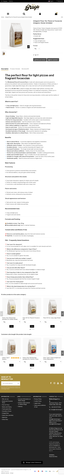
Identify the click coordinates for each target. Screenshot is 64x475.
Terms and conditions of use (40, 406)
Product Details (15, 69)
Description (4, 69)
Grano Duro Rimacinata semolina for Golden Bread (9, 318)
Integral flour (5, 413)
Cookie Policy (37, 401)
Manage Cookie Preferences (33, 462)
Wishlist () (60, 1)
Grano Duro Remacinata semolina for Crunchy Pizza (30, 358)
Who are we (5, 399)
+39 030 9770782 (56, 407)
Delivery (11, 1)
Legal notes (37, 403)
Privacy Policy (38, 399)
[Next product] (62, 17)
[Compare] (11, 315)
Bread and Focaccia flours (7, 401)
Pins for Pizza (5, 405)
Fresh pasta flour (6, 409)
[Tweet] (35, 55)
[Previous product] (61, 17)
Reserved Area (53, 456)
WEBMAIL (52, 455)
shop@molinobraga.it (56, 409)
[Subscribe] (18, 383)
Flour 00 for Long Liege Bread (52, 318)
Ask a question (54, 59)
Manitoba (4, 417)
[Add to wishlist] (9, 315)
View (11, 326)
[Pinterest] (37, 55)
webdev (7, 473)
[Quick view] (14, 315)
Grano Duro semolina (7, 415)
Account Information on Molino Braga (24, 399)
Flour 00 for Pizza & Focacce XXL (31, 318)
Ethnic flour (5, 419)
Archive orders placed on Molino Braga (24, 403)
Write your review (40, 59)
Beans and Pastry (7, 407)
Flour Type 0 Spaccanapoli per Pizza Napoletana (52, 358)
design (11, 473)
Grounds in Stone (6, 411)
